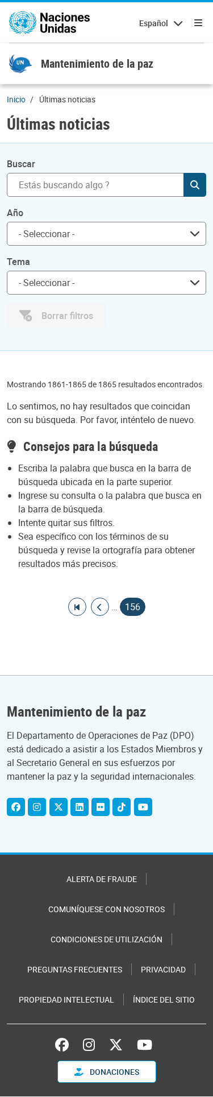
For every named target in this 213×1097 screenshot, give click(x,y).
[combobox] (106, 233)
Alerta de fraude (101, 879)
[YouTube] (143, 807)
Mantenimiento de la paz (97, 63)
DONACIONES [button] (113, 1071)
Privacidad (163, 969)
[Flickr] (100, 807)
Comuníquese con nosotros (106, 909)
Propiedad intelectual (66, 999)
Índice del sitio (164, 999)
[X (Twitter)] (58, 807)
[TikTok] (121, 807)
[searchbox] (102, 234)
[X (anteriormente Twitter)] (115, 1045)
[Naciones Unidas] (49, 22)
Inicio (16, 99)
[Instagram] (37, 807)
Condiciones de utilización (106, 939)
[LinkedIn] (79, 807)
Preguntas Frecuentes (74, 969)
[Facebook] (16, 807)
